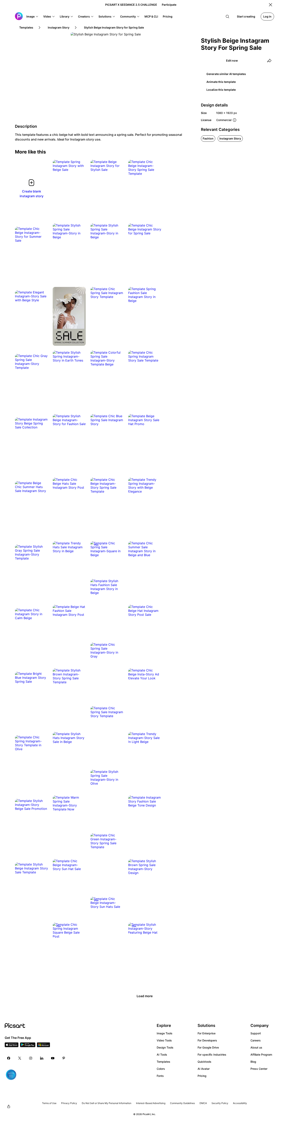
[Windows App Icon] (43, 1046)
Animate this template (221, 81)
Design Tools (165, 1047)
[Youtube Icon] (53, 1058)
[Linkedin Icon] (42, 1058)
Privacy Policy (69, 1103)
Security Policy (220, 1103)
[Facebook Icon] (9, 1058)
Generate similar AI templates (226, 74)
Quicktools (204, 1061)
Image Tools (164, 1033)
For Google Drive (208, 1047)
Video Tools (164, 1040)
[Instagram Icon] (31, 1058)
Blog (253, 1061)
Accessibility (240, 1103)
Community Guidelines (182, 1103)
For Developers (207, 1040)
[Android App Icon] (27, 1046)
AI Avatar (204, 1068)
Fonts (160, 1075)
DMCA (203, 1103)
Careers (255, 1040)
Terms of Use (49, 1103)
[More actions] (79, 165)
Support (255, 1033)
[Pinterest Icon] (64, 1058)
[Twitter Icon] (20, 1058)
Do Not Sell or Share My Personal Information (106, 1103)
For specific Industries (212, 1054)
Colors (161, 1068)
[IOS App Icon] (11, 1046)
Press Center (258, 1068)
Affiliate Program (261, 1054)
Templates (163, 1061)
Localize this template (221, 89)
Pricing (202, 1075)
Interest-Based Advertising (150, 1103)
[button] (32, 16)
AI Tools (162, 1054)
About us (256, 1047)
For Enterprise (206, 1033)
